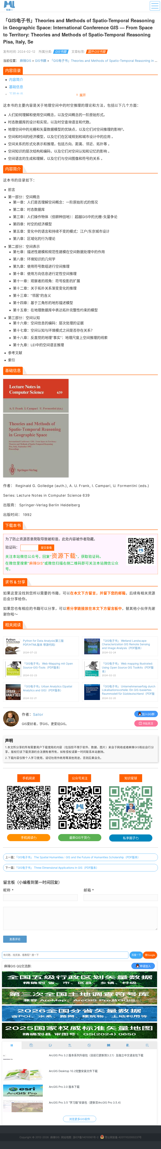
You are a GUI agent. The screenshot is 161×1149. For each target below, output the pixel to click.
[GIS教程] (89, 1045)
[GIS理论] (147, 1045)
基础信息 (16, 87)
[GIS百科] (70, 1045)
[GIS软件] (12, 1045)
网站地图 (66, 1137)
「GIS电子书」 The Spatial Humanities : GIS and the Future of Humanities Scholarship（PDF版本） (78, 857)
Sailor (38, 714)
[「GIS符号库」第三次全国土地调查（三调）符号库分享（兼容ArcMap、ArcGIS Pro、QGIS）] (79, 1003)
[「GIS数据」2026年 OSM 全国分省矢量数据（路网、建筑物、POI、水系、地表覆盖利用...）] (79, 1020)
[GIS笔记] (50, 1045)
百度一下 (136, 955)
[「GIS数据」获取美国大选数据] (23, 1059)
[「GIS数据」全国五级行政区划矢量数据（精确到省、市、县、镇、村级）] (79, 986)
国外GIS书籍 (97, 52)
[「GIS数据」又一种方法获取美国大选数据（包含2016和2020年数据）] (23, 1090)
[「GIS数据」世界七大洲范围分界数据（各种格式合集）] (23, 1106)
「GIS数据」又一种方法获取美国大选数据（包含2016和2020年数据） (92, 1086)
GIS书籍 (61, 52)
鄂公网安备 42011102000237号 (123, 1137)
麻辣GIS (25, 61)
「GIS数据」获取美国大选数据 (67, 1055)
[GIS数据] (31, 1045)
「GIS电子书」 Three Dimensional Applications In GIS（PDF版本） (57, 867)
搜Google (150, 955)
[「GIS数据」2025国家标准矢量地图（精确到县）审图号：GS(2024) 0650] (79, 1037)
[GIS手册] (128, 1045)
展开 (83, 95)
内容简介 (16, 80)
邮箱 (89, 890)
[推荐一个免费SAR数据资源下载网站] (23, 1075)
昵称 (8, 890)
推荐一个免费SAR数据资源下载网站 (71, 1071)
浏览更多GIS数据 (79, 1119)
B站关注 (148, 723)
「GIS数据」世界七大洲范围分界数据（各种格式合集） (83, 1102)
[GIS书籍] (108, 1045)
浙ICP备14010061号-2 (86, 1137)
